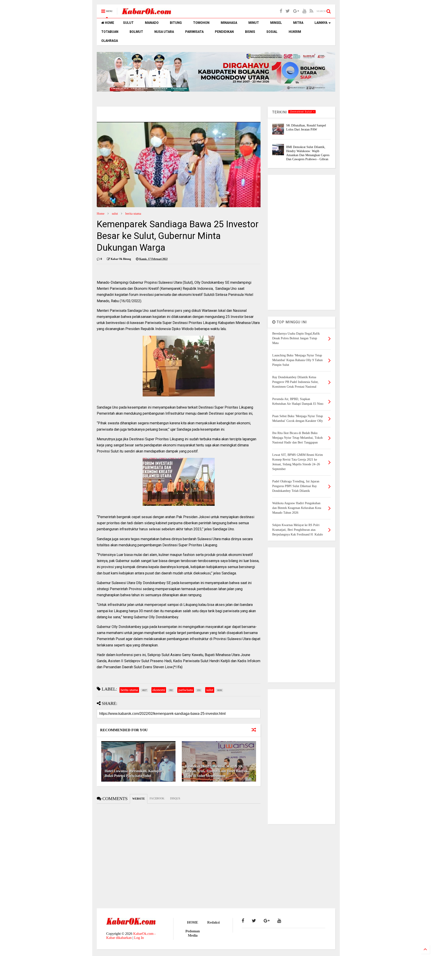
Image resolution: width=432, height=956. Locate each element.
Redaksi (213, 922)
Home (100, 213)
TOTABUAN (109, 32)
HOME (109, 23)
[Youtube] (304, 11)
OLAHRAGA (109, 41)
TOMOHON (201, 23)
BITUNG (176, 23)
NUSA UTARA (164, 32)
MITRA (298, 23)
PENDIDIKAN (224, 32)
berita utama (133, 213)
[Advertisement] (301, 242)
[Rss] (311, 11)
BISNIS (250, 32)
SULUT (128, 23)
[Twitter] (288, 11)
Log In (139, 938)
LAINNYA (321, 23)
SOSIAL (271, 32)
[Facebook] (281, 11)
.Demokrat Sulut (301, 111)
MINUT (253, 23)
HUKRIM (295, 32)
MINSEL (276, 23)
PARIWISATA (194, 32)
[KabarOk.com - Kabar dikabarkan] (146, 12)
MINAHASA (229, 23)
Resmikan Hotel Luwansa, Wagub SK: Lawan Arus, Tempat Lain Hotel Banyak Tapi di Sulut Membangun (216, 771)
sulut (115, 213)
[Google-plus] (296, 11)
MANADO (152, 23)
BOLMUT (136, 32)
